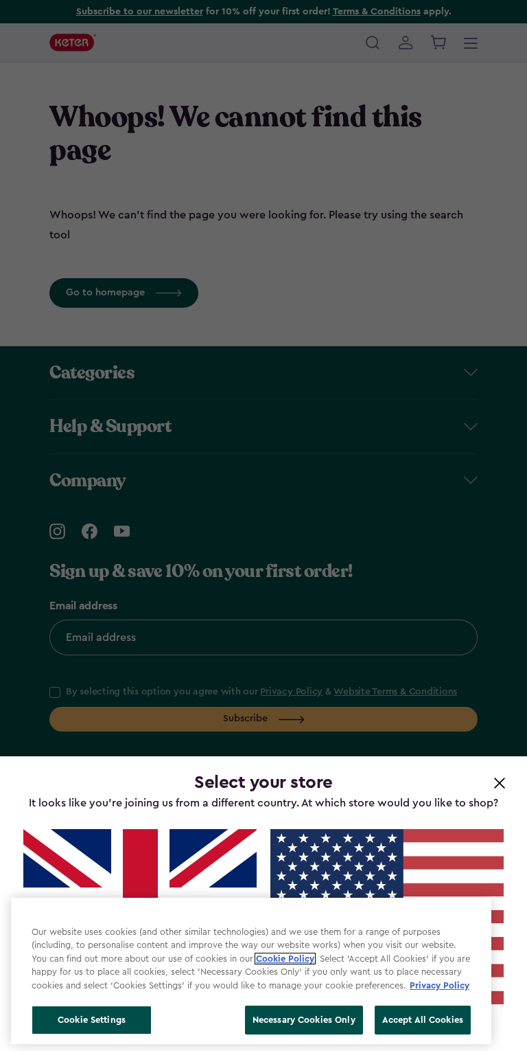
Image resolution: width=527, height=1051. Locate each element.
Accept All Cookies (422, 1019)
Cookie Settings (92, 1019)
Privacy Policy (439, 985)
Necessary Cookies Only (304, 1019)
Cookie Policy (285, 958)
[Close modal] (499, 782)
